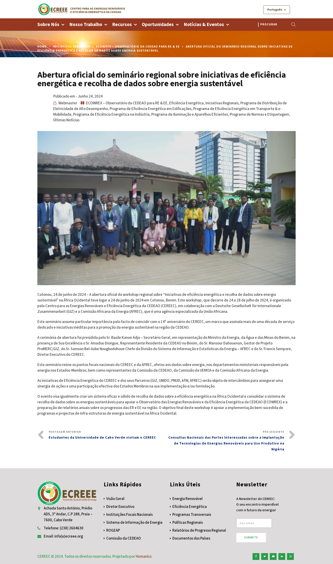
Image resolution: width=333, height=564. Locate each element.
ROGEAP (113, 530)
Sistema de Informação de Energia (134, 522)
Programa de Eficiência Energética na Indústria (111, 114)
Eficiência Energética (186, 103)
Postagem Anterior (102, 435)
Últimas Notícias (66, 120)
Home (42, 46)
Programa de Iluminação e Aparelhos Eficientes (189, 114)
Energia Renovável (187, 499)
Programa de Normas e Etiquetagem (259, 114)
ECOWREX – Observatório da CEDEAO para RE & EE (138, 46)
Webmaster (67, 103)
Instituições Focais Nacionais (129, 514)
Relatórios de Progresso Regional (199, 530)
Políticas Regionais (187, 522)
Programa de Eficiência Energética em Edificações (150, 109)
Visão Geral (115, 499)
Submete (251, 537)
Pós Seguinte (226, 441)
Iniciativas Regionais (71, 46)
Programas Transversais (191, 514)
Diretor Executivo (120, 506)
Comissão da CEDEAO (123, 538)
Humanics (144, 556)
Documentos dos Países (191, 538)
